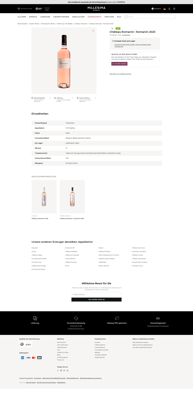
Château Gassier (37, 255)
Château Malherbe (71, 251)
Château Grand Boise (139, 258)
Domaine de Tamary (38, 269)
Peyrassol (35, 248)
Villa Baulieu (102, 262)
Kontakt (97, 342)
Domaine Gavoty (137, 266)
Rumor (67, 266)
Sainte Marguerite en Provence (109, 255)
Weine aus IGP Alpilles (65, 24)
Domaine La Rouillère (139, 251)
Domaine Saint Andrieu (39, 258)
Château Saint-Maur (138, 248)
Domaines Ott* (70, 248)
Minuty (34, 251)
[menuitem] (22, 16)
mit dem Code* (92, 2)
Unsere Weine (34, 24)
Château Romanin (80, 24)
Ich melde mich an (96, 299)
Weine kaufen (22, 24)
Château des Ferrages (39, 266)
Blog (58, 355)
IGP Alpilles (113, 35)
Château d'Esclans (104, 251)
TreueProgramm (62, 357)
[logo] (96, 9)
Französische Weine (48, 24)
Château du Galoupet (72, 255)
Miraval (101, 248)
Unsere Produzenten (26, 378)
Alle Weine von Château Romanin (120, 74)
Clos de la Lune (36, 262)
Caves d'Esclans (70, 258)
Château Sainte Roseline (107, 258)
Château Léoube (137, 255)
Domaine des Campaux (139, 262)
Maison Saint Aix (104, 266)
